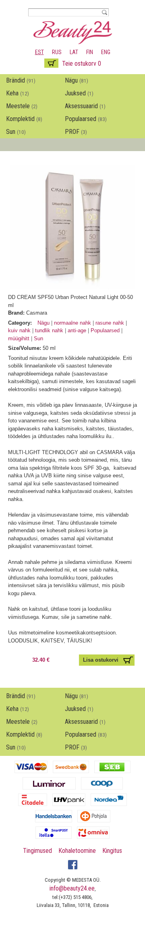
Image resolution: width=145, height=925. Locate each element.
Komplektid (24, 119)
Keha (17, 93)
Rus (57, 52)
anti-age (77, 330)
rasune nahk (110, 323)
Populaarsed (86, 119)
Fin (89, 52)
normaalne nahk (73, 323)
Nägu (76, 80)
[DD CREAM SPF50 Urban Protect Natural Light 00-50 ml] (72, 286)
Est (39, 52)
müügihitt (19, 338)
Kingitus (112, 850)
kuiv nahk (20, 330)
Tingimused (37, 850)
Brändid (20, 80)
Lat (74, 52)
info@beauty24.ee (72, 888)
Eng (105, 52)
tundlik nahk (50, 330)
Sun (16, 131)
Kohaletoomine (77, 850)
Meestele (21, 106)
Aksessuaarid (85, 106)
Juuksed (79, 93)
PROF (76, 131)
